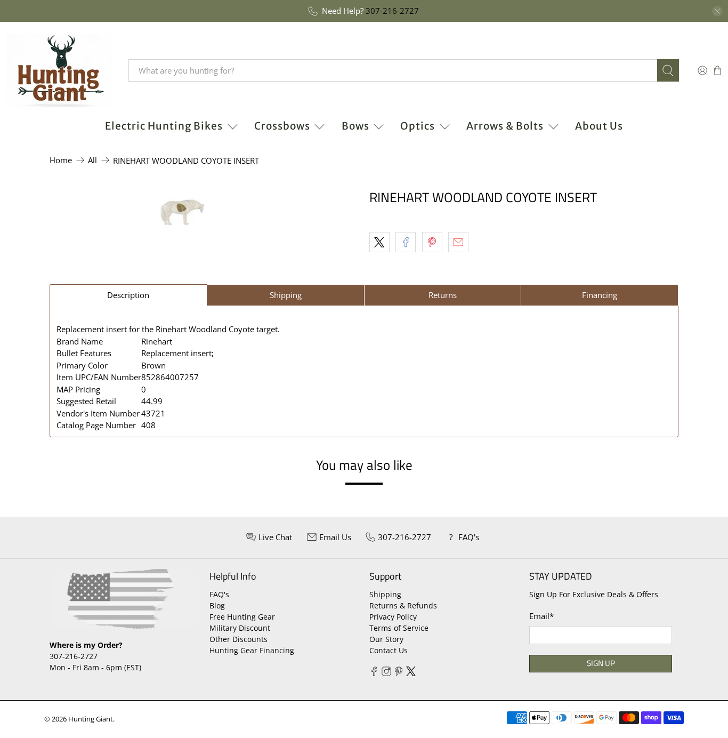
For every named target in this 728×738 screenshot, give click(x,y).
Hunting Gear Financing (251, 650)
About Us (599, 125)
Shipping (385, 594)
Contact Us (388, 650)
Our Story (386, 639)
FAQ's (219, 594)
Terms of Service (398, 628)
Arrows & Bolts (505, 125)
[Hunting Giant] (59, 70)
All (92, 160)
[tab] (128, 295)
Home (61, 160)
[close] (717, 11)
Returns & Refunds (403, 605)
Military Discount (239, 628)
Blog (217, 605)
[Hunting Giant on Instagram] (386, 673)
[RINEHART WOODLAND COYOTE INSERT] (182, 212)
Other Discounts (238, 639)
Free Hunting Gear (242, 617)
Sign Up (601, 663)
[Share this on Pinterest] (432, 242)
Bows (355, 125)
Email (541, 616)
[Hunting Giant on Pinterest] (398, 673)
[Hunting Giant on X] (411, 673)
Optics (417, 125)
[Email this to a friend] (458, 242)
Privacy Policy (393, 617)
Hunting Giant (90, 719)
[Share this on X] (379, 242)
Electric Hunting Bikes (164, 125)
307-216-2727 (392, 10)
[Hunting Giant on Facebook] (374, 673)
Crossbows (282, 125)
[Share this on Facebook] (405, 242)
